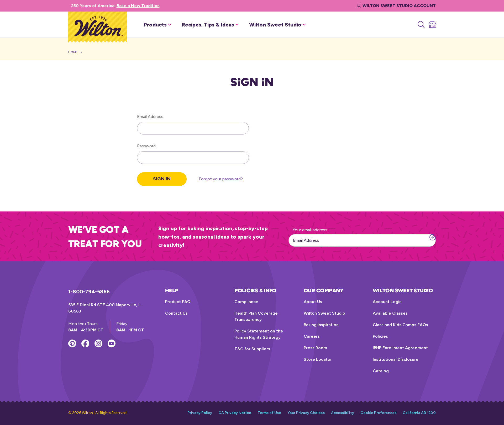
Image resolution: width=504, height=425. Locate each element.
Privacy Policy (199, 413)
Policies (380, 336)
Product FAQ (178, 301)
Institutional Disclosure (395, 359)
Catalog (381, 370)
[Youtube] (112, 343)
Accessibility (342, 413)
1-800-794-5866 (89, 291)
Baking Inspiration (321, 324)
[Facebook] (85, 343)
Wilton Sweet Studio (324, 313)
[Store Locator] (432, 24)
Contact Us (176, 313)
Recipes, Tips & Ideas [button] (208, 24)
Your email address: (310, 229)
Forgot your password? (221, 178)
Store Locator (318, 359)
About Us (313, 301)
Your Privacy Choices (306, 413)
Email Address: (150, 116)
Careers (312, 336)
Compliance (246, 301)
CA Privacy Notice (234, 413)
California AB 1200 (419, 413)
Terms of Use (269, 413)
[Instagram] (98, 343)
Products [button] (155, 24)
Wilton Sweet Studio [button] (275, 24)
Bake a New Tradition (138, 5)
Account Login (387, 301)
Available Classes (390, 313)
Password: (146, 145)
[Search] (420, 24)
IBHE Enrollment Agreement (400, 347)
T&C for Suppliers (252, 348)
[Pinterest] (72, 343)
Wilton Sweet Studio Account (399, 5)
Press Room (315, 347)
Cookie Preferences (378, 413)
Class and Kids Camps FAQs (400, 324)
